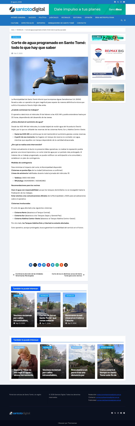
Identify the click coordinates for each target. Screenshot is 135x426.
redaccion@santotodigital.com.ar (109, 395)
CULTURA (14, 23)
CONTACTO (81, 23)
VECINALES (65, 17)
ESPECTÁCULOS (27, 23)
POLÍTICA (42, 17)
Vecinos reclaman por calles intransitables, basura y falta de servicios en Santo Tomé (51, 376)
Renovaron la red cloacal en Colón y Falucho (74, 318)
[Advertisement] (49, 244)
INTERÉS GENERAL (18, 17)
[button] (125, 20)
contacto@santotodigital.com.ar (107, 397)
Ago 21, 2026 (20, 323)
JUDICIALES (53, 17)
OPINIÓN (88, 17)
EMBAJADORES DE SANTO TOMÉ (61, 23)
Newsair (62, 423)
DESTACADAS (19, 347)
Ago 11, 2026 (46, 323)
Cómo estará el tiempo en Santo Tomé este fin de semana (108, 374)
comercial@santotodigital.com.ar (109, 400)
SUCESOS (32, 17)
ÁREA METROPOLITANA (104, 17)
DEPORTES (41, 23)
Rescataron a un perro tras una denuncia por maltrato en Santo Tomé (80, 375)
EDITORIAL (77, 17)
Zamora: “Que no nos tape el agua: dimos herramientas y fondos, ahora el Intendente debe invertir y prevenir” (24, 376)
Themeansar (72, 423)
